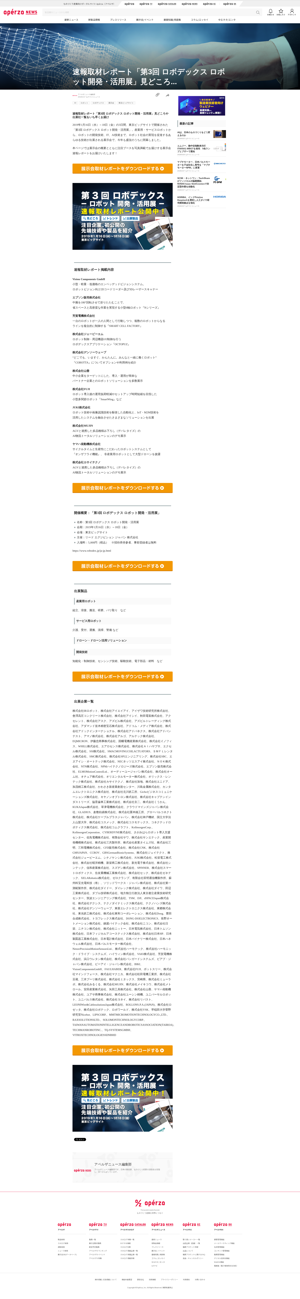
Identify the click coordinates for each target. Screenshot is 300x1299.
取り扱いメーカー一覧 (191, 1239)
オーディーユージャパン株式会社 (131, 771)
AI (75, 103)
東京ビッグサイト (126, 103)
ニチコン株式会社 (89, 928)
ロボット (84, 103)
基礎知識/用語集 (172, 19)
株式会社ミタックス (121, 979)
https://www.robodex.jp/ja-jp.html (91, 550)
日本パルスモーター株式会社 (113, 943)
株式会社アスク (96, 721)
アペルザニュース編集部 (86, 94)
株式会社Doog (154, 913)
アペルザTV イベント (97, 1254)
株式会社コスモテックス (133, 822)
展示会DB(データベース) (67, 1254)
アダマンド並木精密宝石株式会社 (102, 726)
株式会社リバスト (140, 999)
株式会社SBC (158, 756)
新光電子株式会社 (143, 862)
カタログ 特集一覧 (127, 1239)
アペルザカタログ (127, 1229)
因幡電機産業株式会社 (132, 741)
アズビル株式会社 (120, 721)
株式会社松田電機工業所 (141, 974)
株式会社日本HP (153, 933)
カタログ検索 (63, 1243)
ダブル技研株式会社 (105, 893)
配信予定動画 (94, 1247)
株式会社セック (138, 873)
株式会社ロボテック (96, 1009)
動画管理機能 (219, 1254)
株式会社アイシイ (126, 715)
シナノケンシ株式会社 (117, 857)
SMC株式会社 (98, 756)
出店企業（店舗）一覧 (191, 1243)
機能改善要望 (127, 1279)
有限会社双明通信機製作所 (149, 878)
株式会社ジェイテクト (151, 852)
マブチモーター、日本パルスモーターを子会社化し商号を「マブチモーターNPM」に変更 (193, 165)
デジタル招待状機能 (222, 1258)
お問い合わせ (200, 1279)
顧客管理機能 (219, 1239)
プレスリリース (118, 19)
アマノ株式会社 (93, 736)
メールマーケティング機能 (224, 1243)
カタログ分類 (125, 1247)
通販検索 (61, 1247)
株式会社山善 (142, 989)
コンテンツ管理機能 (222, 1250)
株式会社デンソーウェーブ (95, 908)
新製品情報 (94, 19)
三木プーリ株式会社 (93, 979)
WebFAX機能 (219, 1262)
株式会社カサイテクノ (109, 781)
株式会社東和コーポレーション (123, 913)
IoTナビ (155, 1265)
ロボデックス (98, 103)
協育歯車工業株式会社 (106, 802)
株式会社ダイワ (152, 888)
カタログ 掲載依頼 (127, 1258)
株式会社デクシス (89, 903)
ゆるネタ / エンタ (158, 1262)
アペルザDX (218, 1229)
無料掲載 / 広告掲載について (106, 1279)
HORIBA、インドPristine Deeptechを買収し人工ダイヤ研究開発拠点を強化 (193, 200)
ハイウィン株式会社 (121, 954)
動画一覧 (92, 1239)
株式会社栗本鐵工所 (131, 812)
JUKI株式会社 (143, 857)
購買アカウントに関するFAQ (194, 1254)
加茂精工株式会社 (83, 786)
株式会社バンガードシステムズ (134, 959)
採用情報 (152, 1279)
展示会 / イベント (158, 1250)
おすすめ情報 (125, 1243)
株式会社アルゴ (116, 736)
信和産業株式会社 (98, 867)
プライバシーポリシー (169, 1279)
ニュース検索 (63, 1250)
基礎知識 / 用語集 (158, 1254)
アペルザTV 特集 (95, 1258)
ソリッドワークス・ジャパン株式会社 (127, 883)
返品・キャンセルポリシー (193, 1258)
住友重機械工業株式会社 (110, 873)
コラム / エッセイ (158, 1258)
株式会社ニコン (141, 923)
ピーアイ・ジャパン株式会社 (113, 964)
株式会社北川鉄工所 (124, 791)
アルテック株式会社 (141, 736)
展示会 (111, 103)
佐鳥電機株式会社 (98, 837)
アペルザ (61, 1229)
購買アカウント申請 (190, 1247)
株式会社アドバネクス (132, 731)
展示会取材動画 (95, 1243)
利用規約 (186, 1279)
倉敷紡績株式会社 (104, 812)
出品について (188, 1250)
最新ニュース (71, 19)
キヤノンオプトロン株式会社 (119, 797)
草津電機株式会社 (112, 807)
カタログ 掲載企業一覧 (129, 1250)
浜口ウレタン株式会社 (98, 959)
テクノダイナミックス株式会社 (123, 903)
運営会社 (140, 1279)
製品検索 (61, 1239)
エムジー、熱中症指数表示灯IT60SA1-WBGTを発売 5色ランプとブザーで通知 (193, 149)
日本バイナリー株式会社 (141, 938)
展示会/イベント (145, 19)
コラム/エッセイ (199, 19)
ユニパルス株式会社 (90, 999)
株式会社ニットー (114, 928)
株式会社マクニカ (112, 974)
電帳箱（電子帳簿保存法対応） (226, 1265)
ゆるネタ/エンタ (227, 19)
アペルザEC (187, 1229)
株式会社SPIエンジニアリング (128, 756)
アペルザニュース (158, 1229)
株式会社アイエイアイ (115, 710)
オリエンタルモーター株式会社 (126, 776)
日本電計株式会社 (112, 938)
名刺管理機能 (219, 1247)
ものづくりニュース (93, 97)
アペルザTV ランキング (98, 1250)
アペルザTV (93, 1229)
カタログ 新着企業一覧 (129, 1254)
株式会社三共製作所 (107, 842)
